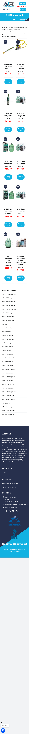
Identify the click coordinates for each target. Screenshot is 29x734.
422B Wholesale (8, 365)
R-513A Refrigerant (9, 328)
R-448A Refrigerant (9, 407)
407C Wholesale (8, 362)
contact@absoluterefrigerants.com (16, 504)
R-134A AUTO (7, 403)
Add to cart (9, 81)
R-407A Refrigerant (9, 294)
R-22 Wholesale (8, 354)
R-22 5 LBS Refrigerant (21, 115)
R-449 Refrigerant (9, 384)
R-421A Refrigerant (9, 369)
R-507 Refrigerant (9, 410)
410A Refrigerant (8, 335)
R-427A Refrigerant (9, 377)
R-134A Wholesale (8, 358)
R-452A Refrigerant (9, 388)
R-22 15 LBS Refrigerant (21, 210)
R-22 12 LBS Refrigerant (8, 210)
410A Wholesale (8, 350)
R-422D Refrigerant (9, 373)
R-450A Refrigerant (9, 302)
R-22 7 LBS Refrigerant (8, 162)
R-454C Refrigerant (9, 309)
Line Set (5, 324)
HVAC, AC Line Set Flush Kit (20, 66)
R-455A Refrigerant (9, 313)
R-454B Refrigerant (9, 392)
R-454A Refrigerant (9, 305)
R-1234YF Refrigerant (9, 414)
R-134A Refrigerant (9, 399)
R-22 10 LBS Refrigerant (21, 162)
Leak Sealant (7, 332)
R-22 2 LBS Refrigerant (8, 115)
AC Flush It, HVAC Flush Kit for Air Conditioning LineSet (21, 260)
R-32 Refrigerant (8, 317)
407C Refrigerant (8, 347)
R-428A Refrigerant (9, 320)
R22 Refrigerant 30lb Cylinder (8, 259)
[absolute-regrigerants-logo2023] (8, 1)
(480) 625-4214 (8, 10)
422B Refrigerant (8, 395)
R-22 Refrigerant (8, 339)
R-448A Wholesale (9, 380)
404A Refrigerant (8, 343)
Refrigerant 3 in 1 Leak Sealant (8, 66)
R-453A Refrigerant (9, 298)
